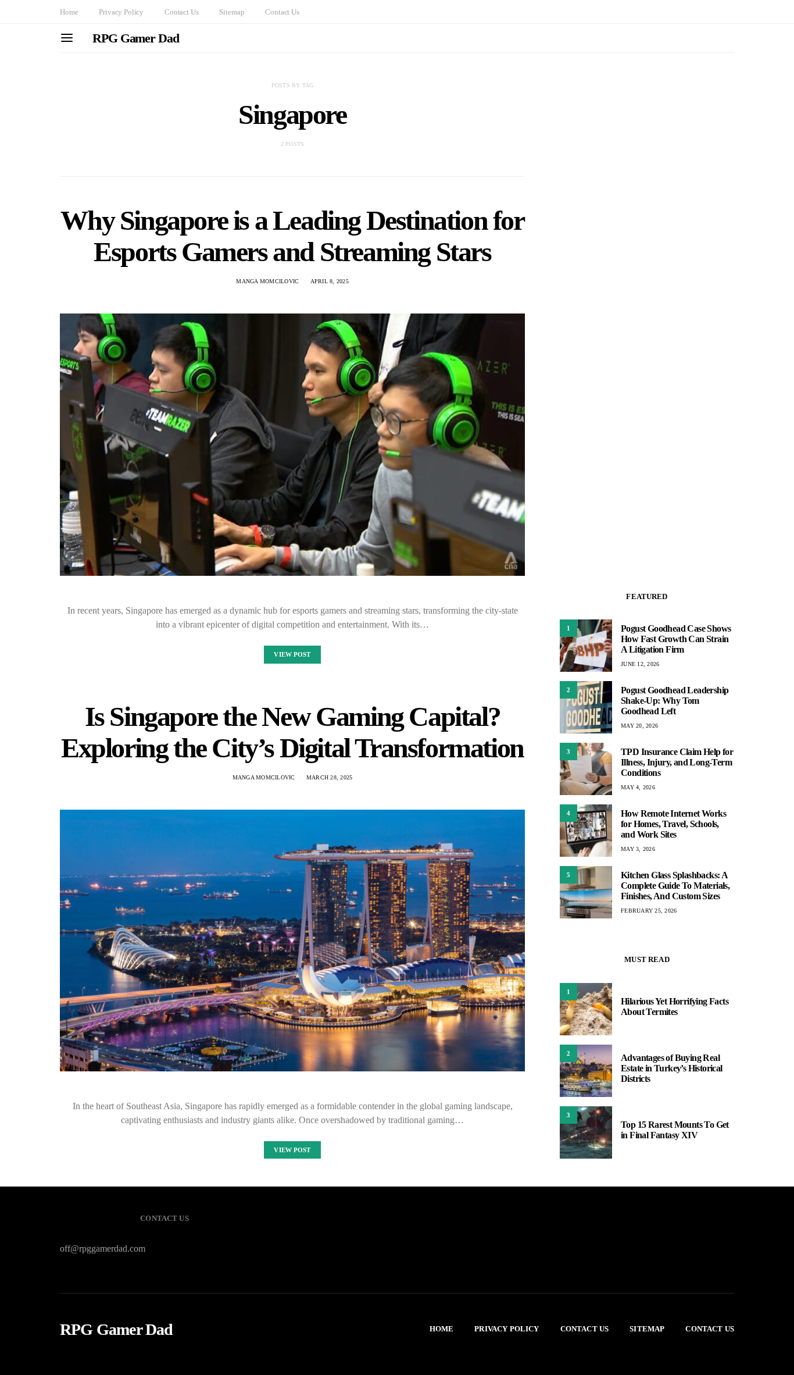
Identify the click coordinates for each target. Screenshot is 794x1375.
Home (69, 12)
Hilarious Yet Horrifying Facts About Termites (674, 1006)
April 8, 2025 (329, 281)
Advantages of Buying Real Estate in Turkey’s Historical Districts (672, 1068)
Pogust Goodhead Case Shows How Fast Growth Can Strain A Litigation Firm (676, 639)
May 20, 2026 (639, 725)
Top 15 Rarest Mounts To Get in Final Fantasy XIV (675, 1130)
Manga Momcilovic (267, 281)
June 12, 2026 (640, 664)
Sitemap (231, 12)
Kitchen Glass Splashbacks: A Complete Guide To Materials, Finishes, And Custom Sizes (675, 885)
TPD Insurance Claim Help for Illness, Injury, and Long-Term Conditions (677, 762)
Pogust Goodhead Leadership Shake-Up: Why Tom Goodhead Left (674, 700)
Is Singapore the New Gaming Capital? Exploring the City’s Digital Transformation (292, 732)
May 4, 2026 (638, 787)
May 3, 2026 (638, 849)
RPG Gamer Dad (135, 38)
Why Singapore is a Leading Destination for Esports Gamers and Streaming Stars (292, 236)
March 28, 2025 (329, 777)
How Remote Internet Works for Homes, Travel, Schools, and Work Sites (673, 823)
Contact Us (181, 12)
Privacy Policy (121, 12)
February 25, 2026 (649, 910)
